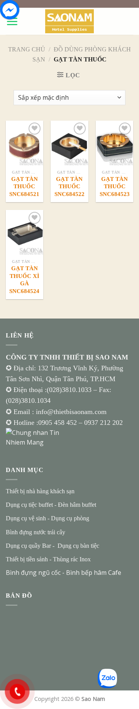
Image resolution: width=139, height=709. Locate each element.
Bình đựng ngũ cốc (33, 572)
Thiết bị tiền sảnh (27, 559)
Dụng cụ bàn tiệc (78, 545)
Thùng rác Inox (72, 559)
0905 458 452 (58, 422)
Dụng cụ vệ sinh (26, 518)
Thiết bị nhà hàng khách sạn (40, 491)
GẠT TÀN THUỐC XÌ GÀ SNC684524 (24, 279)
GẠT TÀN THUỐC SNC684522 (69, 186)
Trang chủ (26, 49)
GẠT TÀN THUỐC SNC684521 (24, 186)
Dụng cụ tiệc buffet (29, 504)
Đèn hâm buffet (77, 504)
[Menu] (12, 21)
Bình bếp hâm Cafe (93, 572)
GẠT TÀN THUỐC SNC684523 (114, 186)
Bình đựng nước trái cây (35, 532)
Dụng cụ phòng (70, 518)
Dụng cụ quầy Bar (28, 545)
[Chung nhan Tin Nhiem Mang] (35, 437)
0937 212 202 (103, 422)
